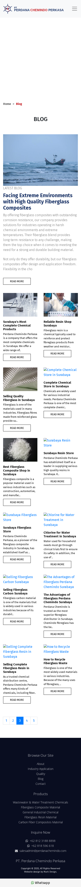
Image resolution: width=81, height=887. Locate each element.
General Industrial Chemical (40, 812)
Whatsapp (42, 883)
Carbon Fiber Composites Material (40, 822)
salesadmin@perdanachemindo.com (42, 851)
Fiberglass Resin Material (40, 817)
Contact (41, 784)
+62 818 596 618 (42, 846)
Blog (40, 779)
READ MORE (17, 281)
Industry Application (40, 769)
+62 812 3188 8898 (41, 841)
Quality (40, 774)
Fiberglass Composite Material (40, 807)
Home (7, 104)
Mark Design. (50, 871)
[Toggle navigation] (74, 9)
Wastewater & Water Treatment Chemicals (40, 802)
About (40, 764)
